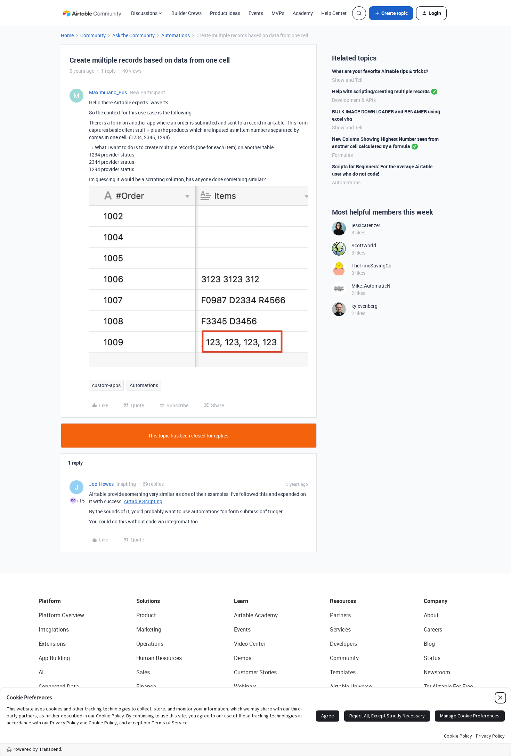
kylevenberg (364, 306)
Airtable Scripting (143, 501)
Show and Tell (347, 80)
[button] (391, 13)
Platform (50, 601)
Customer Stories (255, 672)
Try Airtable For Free (448, 686)
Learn (241, 601)
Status (432, 658)
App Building (54, 658)
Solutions (148, 601)
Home (67, 35)
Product (146, 615)
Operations (149, 644)
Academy (303, 13)
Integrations (54, 629)
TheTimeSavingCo (371, 265)
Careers (433, 629)
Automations (175, 35)
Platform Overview (61, 615)
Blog (429, 644)
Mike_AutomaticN (370, 285)
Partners (340, 615)
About (431, 615)
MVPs (277, 13)
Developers (343, 644)
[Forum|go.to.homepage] (92, 13)
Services (340, 629)
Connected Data (59, 686)
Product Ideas (225, 13)
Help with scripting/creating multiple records (381, 91)
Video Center (249, 644)
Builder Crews (186, 13)
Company (435, 601)
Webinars (245, 686)
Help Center (334, 13)
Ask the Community (133, 35)
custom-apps (106, 385)
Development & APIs (354, 100)
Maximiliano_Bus (108, 92)
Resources (343, 601)
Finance (146, 686)
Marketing (148, 629)
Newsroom (437, 672)
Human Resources (159, 658)
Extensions (52, 644)
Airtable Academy (256, 615)
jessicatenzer (365, 225)
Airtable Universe (351, 686)
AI (41, 672)
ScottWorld (363, 245)
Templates (343, 672)
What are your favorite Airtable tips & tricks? (380, 71)
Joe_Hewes (101, 484)
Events (256, 13)
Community (93, 35)
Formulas (342, 155)
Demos (242, 658)
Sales (143, 672)
